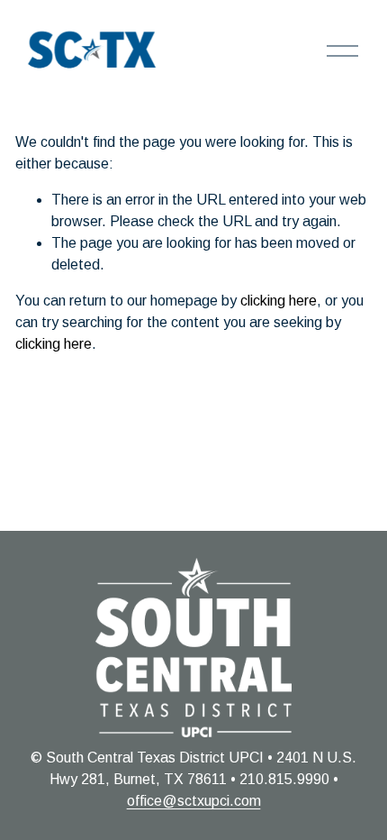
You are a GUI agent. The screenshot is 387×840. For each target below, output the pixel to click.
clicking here (278, 300)
